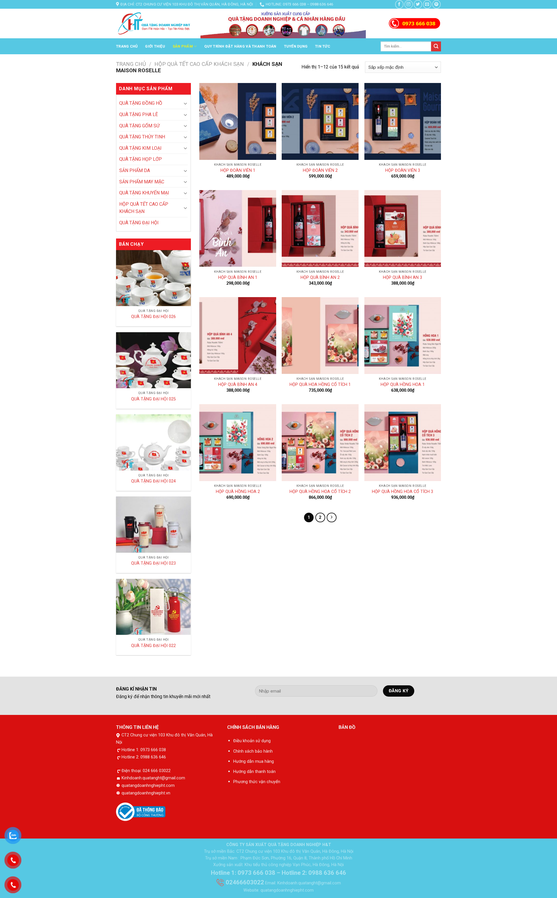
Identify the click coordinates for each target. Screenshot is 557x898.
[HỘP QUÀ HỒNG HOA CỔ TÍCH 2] (320, 442)
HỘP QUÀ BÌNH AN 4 (237, 384)
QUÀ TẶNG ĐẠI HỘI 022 (153, 645)
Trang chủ (127, 46)
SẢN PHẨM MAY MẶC (141, 182)
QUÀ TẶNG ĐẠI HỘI (139, 222)
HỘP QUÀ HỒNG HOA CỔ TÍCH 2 (320, 491)
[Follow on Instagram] (408, 4)
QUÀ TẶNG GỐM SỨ (139, 126)
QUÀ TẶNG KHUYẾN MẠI (144, 193)
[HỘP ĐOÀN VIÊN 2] (320, 121)
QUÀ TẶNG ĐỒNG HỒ (140, 103)
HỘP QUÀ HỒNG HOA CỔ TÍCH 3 (402, 491)
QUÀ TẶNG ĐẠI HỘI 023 (153, 563)
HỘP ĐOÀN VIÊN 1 (237, 170)
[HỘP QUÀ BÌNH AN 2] (320, 228)
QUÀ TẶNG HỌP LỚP (140, 159)
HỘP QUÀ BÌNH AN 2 (320, 277)
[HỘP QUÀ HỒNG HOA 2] (237, 442)
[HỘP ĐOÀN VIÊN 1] (237, 121)
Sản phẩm (183, 46)
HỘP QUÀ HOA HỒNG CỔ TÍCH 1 (320, 384)
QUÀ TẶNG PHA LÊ (138, 114)
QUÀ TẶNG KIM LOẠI (140, 148)
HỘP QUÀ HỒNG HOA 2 (238, 491)
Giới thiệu (155, 46)
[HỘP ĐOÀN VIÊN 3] (402, 121)
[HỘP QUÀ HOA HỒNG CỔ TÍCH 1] (320, 335)
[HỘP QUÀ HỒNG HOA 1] (402, 335)
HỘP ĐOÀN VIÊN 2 (320, 170)
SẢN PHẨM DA (134, 170)
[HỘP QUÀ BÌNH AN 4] (237, 335)
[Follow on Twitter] (418, 4)
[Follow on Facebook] (399, 4)
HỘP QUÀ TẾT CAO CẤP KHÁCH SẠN (199, 64)
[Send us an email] (427, 4)
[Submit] (436, 46)
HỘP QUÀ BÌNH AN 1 (237, 277)
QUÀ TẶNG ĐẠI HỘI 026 (153, 316)
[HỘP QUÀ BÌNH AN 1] (237, 228)
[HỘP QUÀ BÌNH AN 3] (402, 228)
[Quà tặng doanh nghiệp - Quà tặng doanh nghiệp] (154, 24)
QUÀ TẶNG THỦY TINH (142, 137)
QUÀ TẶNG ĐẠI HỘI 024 (153, 481)
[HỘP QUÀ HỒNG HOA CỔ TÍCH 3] (402, 442)
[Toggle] (185, 103)
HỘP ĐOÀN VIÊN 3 (402, 170)
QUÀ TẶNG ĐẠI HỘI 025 (153, 399)
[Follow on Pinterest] (436, 4)
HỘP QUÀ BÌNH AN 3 (402, 277)
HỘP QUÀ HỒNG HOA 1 (403, 384)
